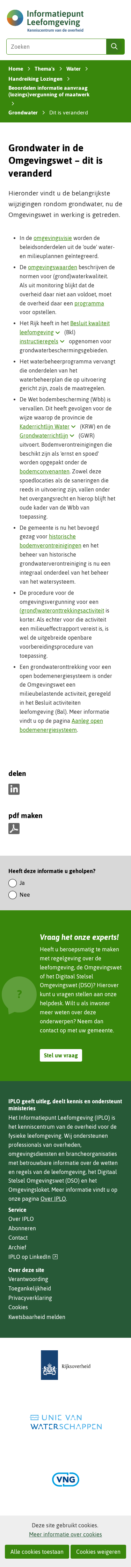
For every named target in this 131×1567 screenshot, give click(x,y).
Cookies (18, 1307)
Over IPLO (53, 1199)
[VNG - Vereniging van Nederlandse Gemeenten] (65, 1479)
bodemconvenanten (45, 471)
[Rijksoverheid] (65, 1365)
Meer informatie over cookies (65, 1534)
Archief (17, 1247)
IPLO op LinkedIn (33, 1257)
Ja (22, 883)
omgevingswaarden (52, 267)
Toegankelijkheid (29, 1288)
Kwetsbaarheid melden (36, 1317)
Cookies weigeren (98, 1552)
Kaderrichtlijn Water (49, 426)
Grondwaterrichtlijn (48, 435)
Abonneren (22, 1228)
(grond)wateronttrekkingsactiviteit (62, 610)
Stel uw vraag (61, 1055)
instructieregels (43, 341)
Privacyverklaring (30, 1298)
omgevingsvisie (53, 238)
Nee (25, 895)
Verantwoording (28, 1279)
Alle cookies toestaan (37, 1552)
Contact (18, 1237)
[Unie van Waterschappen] (65, 1422)
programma (89, 303)
